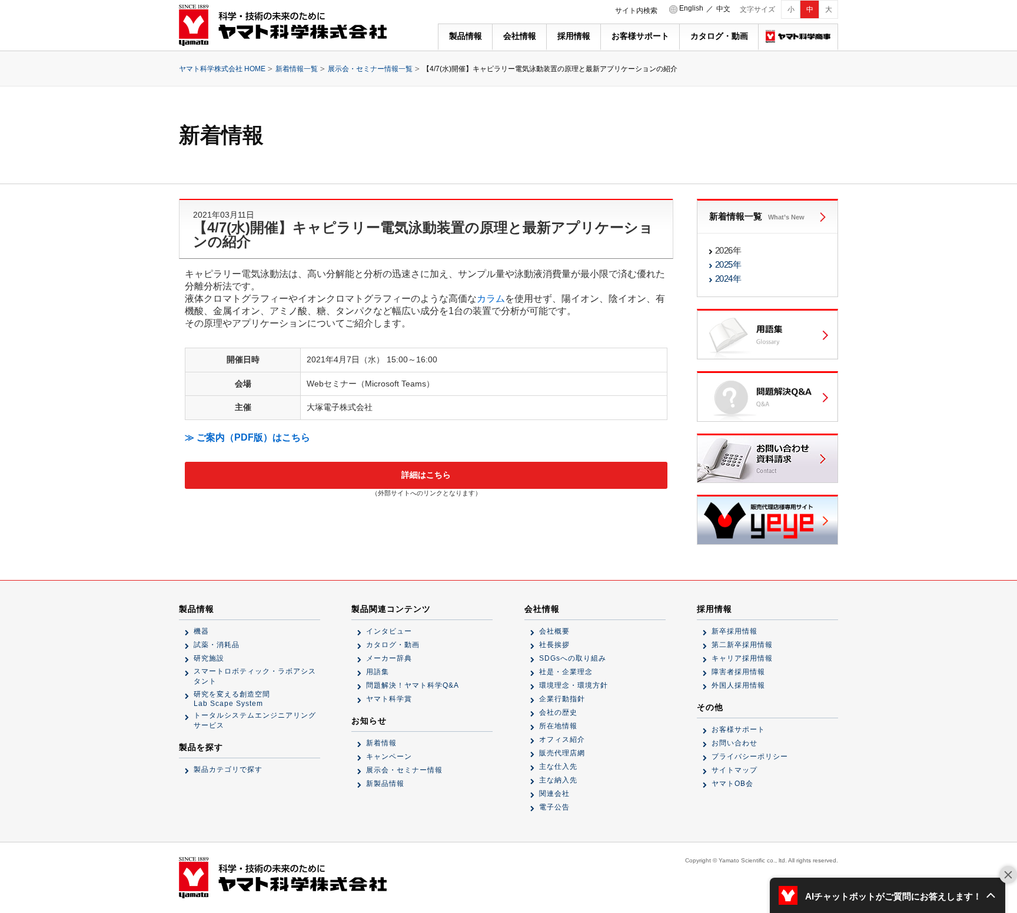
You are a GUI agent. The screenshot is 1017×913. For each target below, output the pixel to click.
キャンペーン (389, 756)
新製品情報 (385, 783)
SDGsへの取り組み (572, 658)
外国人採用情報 (738, 685)
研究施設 (209, 658)
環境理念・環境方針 (573, 685)
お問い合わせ (734, 743)
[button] (887, 895)
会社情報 (519, 36)
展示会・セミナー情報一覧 (370, 69)
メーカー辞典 (389, 658)
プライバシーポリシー (750, 756)
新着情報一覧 (296, 69)
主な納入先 (558, 780)
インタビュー (389, 631)
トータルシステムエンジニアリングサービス (255, 720)
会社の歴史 (558, 712)
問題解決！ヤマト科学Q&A (412, 685)
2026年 (728, 250)
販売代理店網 (562, 753)
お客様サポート (640, 36)
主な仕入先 (558, 766)
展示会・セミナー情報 (404, 770)
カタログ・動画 (719, 36)
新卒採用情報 (734, 631)
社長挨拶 (554, 645)
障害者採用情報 (738, 672)
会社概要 (554, 631)
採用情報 (573, 36)
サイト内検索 (636, 10)
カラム (491, 299)
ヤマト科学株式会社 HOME (222, 69)
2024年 (728, 279)
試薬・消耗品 (217, 645)
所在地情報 (558, 726)
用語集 (377, 672)
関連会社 (554, 793)
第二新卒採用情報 (742, 645)
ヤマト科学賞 (389, 699)
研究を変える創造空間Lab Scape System (232, 699)
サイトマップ (734, 770)
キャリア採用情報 (742, 658)
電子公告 (554, 807)
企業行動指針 (562, 699)
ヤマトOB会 (732, 783)
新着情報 (381, 743)
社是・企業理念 (566, 672)
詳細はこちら (426, 474)
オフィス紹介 (562, 739)
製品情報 (465, 36)
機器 (201, 631)
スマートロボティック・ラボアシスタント (255, 676)
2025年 (728, 264)
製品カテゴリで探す (228, 769)
